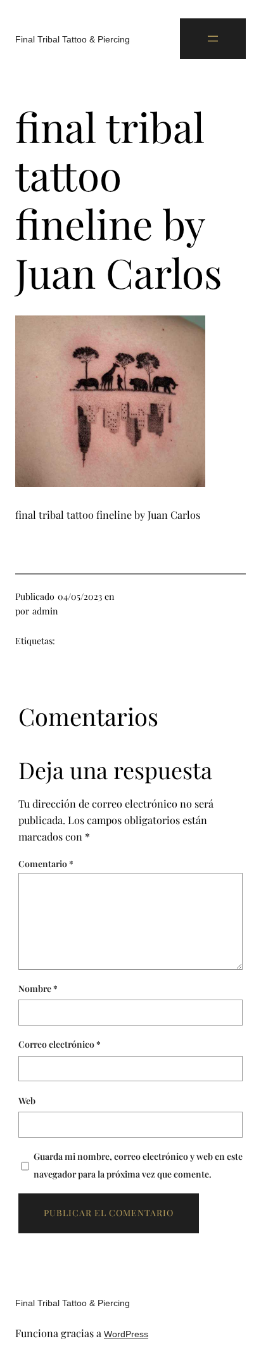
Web (26, 1101)
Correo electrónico (59, 1044)
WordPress (126, 1334)
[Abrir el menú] (213, 38)
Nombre (38, 988)
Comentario (45, 864)
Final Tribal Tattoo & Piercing (72, 39)
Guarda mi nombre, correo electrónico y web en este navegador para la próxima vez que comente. (138, 1165)
